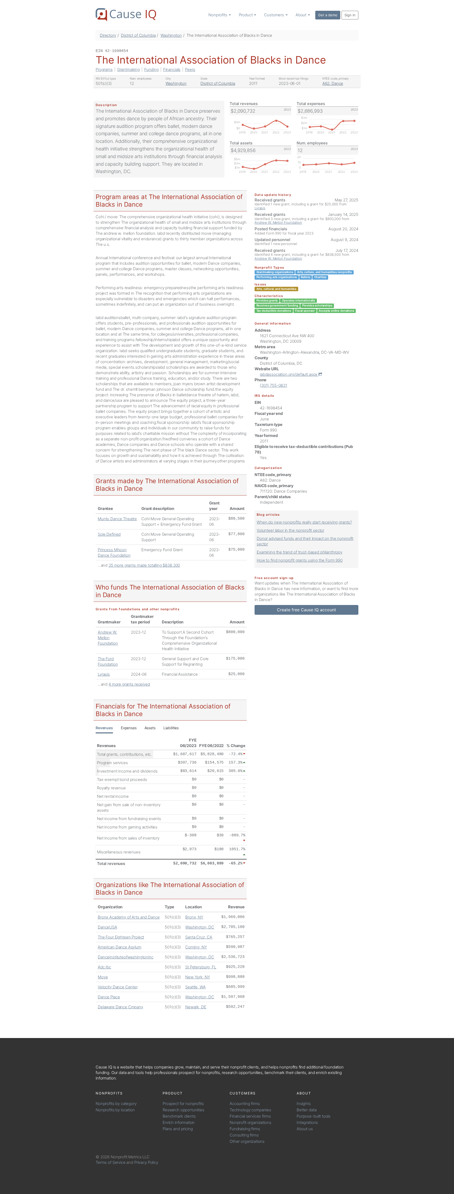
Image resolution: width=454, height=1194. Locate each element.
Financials (172, 69)
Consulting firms (244, 1135)
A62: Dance (332, 83)
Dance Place (109, 996)
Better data (306, 1109)
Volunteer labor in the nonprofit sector (290, 530)
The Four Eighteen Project (121, 937)
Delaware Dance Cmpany (120, 1006)
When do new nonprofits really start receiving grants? (304, 522)
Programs (104, 69)
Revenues (104, 728)
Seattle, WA (195, 986)
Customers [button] (274, 14)
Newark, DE (195, 1006)
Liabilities (171, 728)
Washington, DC (199, 927)
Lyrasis (104, 674)
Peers (190, 69)
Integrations (307, 1122)
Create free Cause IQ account (306, 609)
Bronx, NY (194, 917)
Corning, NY (196, 947)
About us (305, 1128)
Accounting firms (245, 1103)
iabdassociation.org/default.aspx (289, 374)
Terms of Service (111, 1162)
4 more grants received (129, 684)
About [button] (301, 14)
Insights (304, 1103)
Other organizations (247, 1141)
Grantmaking (128, 69)
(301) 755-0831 (273, 385)
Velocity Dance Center (118, 986)
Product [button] (246, 14)
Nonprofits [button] (218, 14)
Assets (150, 728)
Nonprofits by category (116, 1103)
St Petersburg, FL (200, 966)
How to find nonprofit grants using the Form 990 (300, 560)
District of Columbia (138, 35)
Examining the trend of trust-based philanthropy (299, 552)
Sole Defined (109, 534)
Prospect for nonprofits (183, 1103)
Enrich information (179, 1122)
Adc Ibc (104, 966)
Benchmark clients (179, 1116)
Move (103, 976)
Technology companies (250, 1109)
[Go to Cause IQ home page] (126, 14)
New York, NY (197, 976)
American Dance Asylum (119, 947)
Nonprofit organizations (250, 1122)
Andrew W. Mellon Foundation (108, 638)
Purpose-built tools (314, 1116)
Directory (108, 35)
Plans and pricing (178, 1128)
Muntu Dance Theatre (117, 518)
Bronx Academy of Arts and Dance (128, 917)
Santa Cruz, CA (198, 937)
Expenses (129, 728)
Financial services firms (250, 1116)
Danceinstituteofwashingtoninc (125, 957)
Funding (151, 69)
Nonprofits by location (115, 1109)
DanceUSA (107, 927)
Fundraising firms (245, 1128)
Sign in (349, 15)
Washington (171, 35)
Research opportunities (183, 1109)
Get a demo (327, 15)
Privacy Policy (146, 1162)
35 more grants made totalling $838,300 (144, 565)
